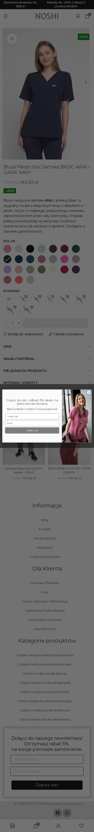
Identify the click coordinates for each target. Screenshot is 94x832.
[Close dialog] (89, 392)
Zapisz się (32, 430)
